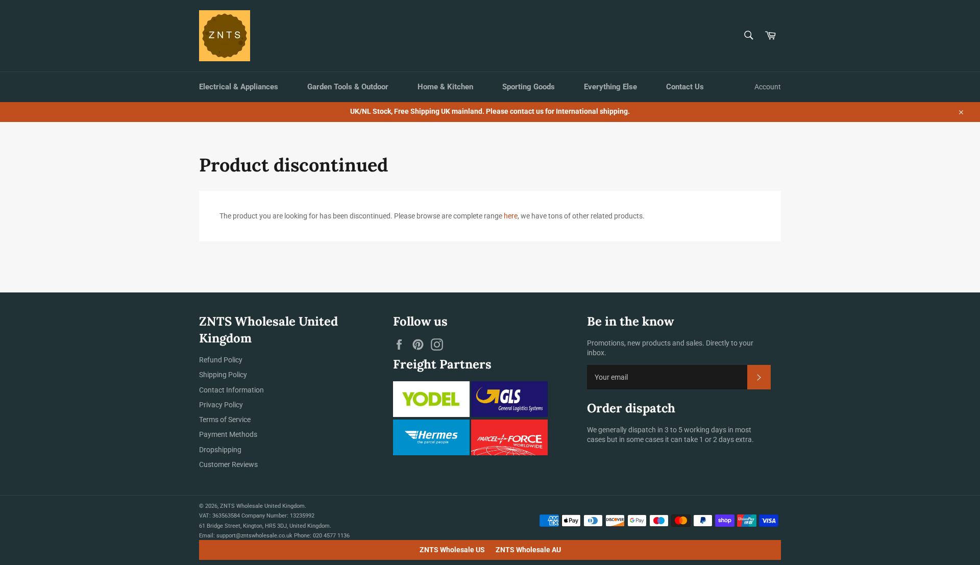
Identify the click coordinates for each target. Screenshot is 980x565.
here (511, 216)
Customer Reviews (228, 464)
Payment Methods (228, 434)
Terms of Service (225, 419)
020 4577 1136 (331, 535)
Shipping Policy (223, 375)
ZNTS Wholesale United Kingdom (262, 506)
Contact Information (231, 390)
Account (767, 87)
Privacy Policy (221, 405)
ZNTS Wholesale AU (528, 550)
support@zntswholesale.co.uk (254, 535)
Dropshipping (220, 450)
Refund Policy (220, 360)
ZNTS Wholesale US (452, 550)
